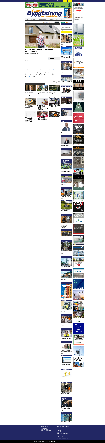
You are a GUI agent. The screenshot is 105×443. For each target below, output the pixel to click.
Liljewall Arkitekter (54, 69)
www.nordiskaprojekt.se (44, 428)
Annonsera (51, 19)
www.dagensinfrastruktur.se (45, 429)
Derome (42, 69)
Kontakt (58, 19)
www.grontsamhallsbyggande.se (46, 430)
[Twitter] (54, 81)
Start (26, 19)
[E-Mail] (59, 81)
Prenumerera (33, 19)
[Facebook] (56, 81)
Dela (49, 58)
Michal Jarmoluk (30, 76)
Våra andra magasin (42, 19)
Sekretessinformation (52, 441)
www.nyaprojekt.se (44, 427)
